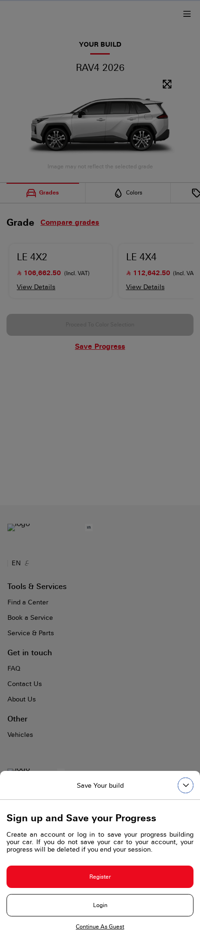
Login (100, 905)
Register (100, 877)
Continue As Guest (100, 926)
